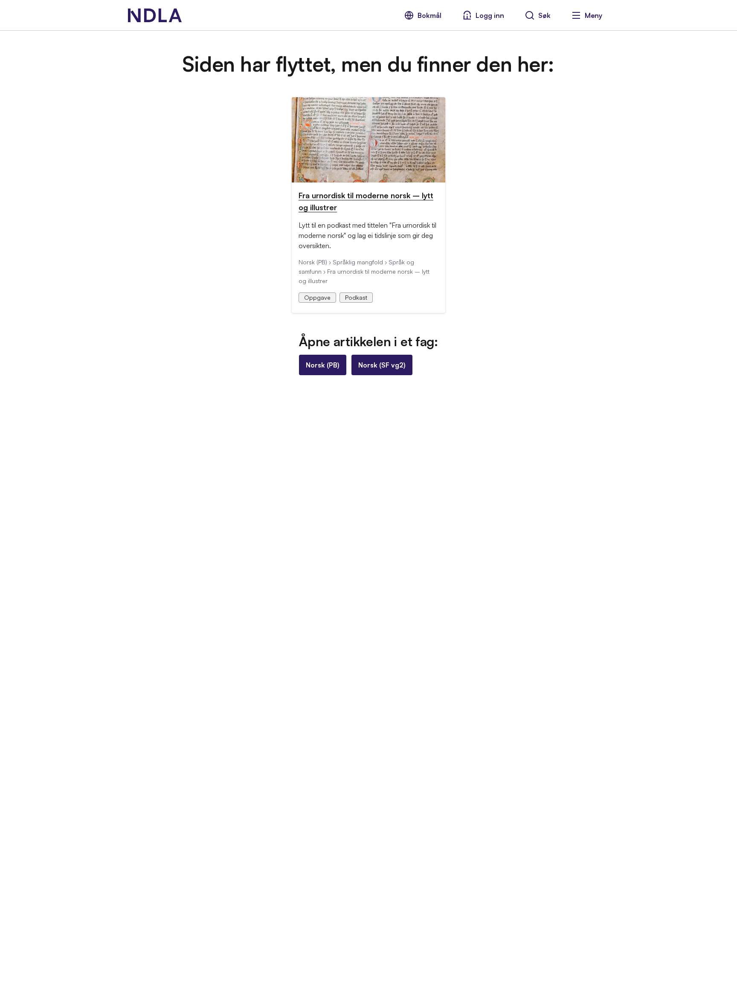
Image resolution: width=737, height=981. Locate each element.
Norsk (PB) (322, 365)
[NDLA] (155, 15)
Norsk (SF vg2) (382, 365)
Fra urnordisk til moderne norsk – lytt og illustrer (366, 201)
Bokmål (429, 15)
